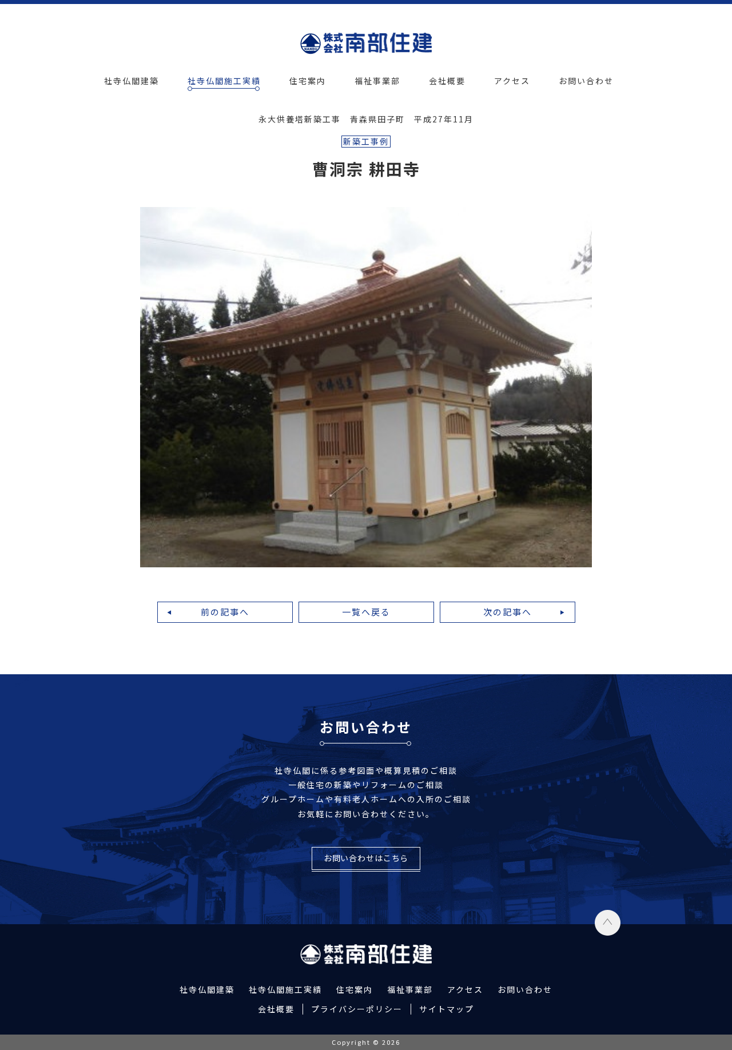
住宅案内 (307, 80)
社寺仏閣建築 (131, 80)
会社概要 (447, 80)
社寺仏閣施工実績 (224, 80)
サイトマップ (446, 1009)
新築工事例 (366, 141)
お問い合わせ (586, 80)
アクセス (512, 80)
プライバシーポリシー (357, 1009)
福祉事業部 (377, 80)
